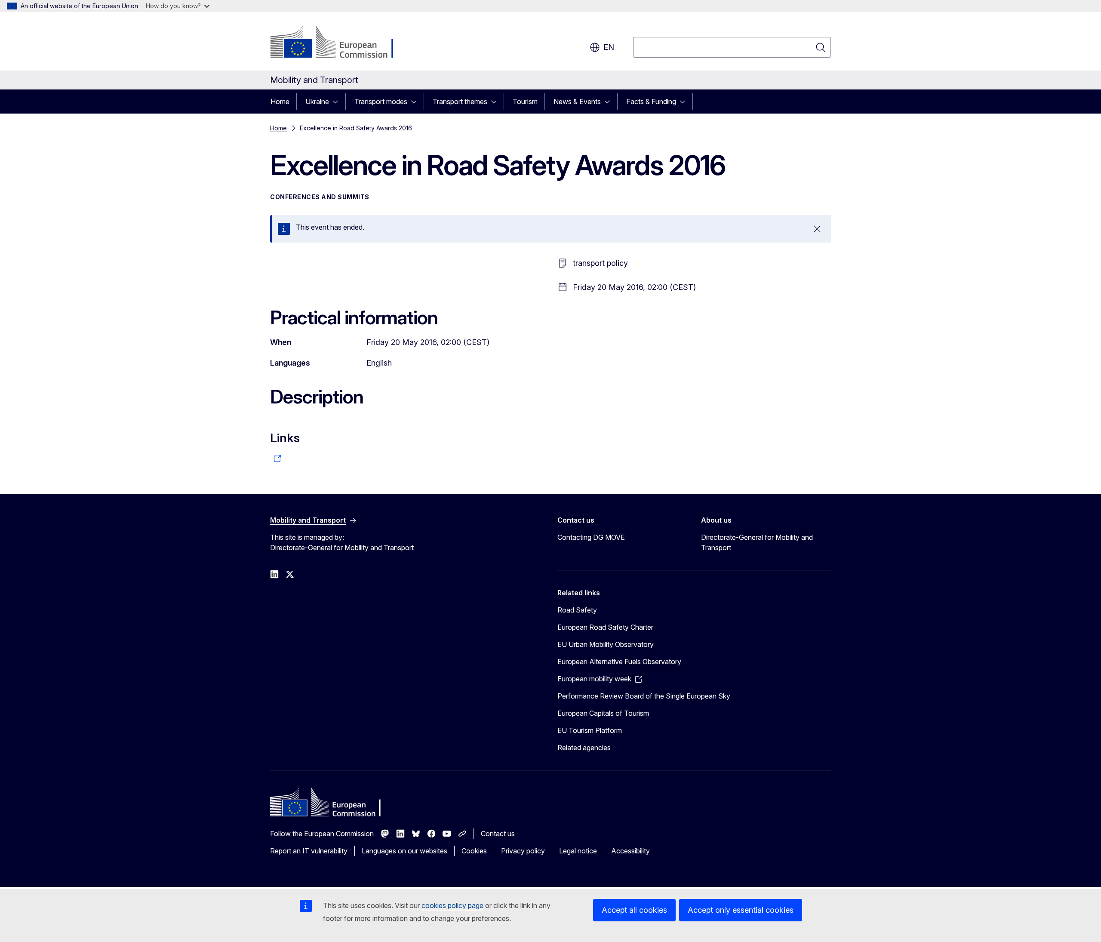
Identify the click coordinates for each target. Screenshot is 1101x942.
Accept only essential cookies (740, 909)
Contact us (498, 833)
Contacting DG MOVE (591, 537)
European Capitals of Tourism (603, 713)
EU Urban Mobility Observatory (605, 644)
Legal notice (578, 851)
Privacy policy (523, 851)
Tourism (525, 101)
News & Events (577, 101)
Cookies (474, 851)
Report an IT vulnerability (309, 851)
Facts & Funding (651, 101)
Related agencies (584, 747)
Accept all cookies (634, 909)
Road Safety (577, 610)
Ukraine (317, 101)
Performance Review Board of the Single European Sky (643, 696)
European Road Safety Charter (605, 627)
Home (280, 101)
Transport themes (460, 101)
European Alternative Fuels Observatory (619, 661)
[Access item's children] (338, 101)
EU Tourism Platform (589, 730)
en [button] (608, 47)
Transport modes (380, 101)
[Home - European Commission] (339, 43)
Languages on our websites (404, 851)
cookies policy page (452, 905)
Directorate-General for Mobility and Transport (757, 542)
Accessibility (630, 851)
